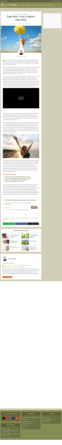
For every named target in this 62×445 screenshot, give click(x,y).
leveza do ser (19, 218)
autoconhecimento (8, 204)
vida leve (5, 219)
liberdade (25, 218)
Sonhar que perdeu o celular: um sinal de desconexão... (33, 248)
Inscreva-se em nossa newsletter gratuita (31, 417)
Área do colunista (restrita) (48, 419)
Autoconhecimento (15, 5)
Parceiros (24, 427)
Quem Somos (25, 419)
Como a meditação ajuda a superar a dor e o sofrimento (34, 236)
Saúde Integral (41, 5)
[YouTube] (16, 418)
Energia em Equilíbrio (25, 5)
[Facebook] (10, 418)
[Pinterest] (7, 418)
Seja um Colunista (46, 421)
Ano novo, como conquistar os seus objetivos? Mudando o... (15, 236)
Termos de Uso (26, 425)
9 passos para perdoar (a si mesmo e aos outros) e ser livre (10, 431)
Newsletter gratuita (4, 1)
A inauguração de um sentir (15, 247)
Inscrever (34, 207)
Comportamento (25, 14)
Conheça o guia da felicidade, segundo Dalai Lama (16, 179)
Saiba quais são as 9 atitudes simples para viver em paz (17, 176)
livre (29, 218)
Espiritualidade (49, 5)
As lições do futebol (33, 241)
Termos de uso (17, 209)
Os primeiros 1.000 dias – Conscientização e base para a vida (10, 434)
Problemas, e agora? (6, 428)
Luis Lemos (15, 23)
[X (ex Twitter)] (13, 418)
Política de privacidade (25, 209)
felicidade (13, 218)
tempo (37, 218)
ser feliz (33, 218)
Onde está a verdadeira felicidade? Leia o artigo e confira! (18, 178)
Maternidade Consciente (14, 240)
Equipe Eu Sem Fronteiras (28, 421)
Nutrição (34, 5)
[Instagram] (3, 418)
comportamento (6, 218)
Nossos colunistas (46, 417)
